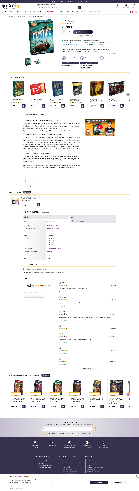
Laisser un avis (34, 296)
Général (27, 217)
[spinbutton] (66, 31)
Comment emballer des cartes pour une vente (45, 466)
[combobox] (137, 476)
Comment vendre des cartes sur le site (46, 462)
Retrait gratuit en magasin (87, 446)
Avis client (90, 462)
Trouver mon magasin (35, 446)
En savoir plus (85, 37)
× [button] (137, 477)
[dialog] (69, 482)
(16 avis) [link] (72, 23)
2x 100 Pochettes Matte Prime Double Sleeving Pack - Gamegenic (28, 198)
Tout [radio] (38, 4)
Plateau (51, 235)
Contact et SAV (51, 445)
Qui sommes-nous (68, 460)
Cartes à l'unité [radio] (45, 4)
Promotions (48, 12)
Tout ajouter (27, 192)
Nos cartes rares (78, 12)
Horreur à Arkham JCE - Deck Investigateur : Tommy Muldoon (77, 399)
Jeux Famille (40, 16)
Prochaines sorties (62, 12)
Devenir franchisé (68, 462)
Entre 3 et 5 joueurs (91, 58)
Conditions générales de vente (94, 464)
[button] (28, 62)
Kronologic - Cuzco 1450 (17, 99)
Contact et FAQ (42, 460)
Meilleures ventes (35, 12)
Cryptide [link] (49, 251)
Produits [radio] (53, 4)
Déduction (89, 65)
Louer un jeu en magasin (70, 471)
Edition (73, 217)
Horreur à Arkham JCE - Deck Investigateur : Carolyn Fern (97, 399)
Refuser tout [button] (118, 482)
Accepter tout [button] (99, 482)
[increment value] (69, 31)
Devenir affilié (67, 464)
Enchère (88, 67)
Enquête (83, 67)
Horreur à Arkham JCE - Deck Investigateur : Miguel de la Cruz (18, 399)
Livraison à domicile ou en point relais (69, 446)
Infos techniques (77, 221)
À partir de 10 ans (72, 58)
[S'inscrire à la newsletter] (95, 429)
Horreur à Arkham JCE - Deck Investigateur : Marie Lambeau (38, 399)
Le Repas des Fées (36, 99)
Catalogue (31, 16)
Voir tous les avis (87, 368)
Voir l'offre (46, 375)
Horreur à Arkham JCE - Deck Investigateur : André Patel (57, 399)
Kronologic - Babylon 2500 (57, 99)
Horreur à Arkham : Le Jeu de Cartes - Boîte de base (116, 399)
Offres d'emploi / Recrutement (67, 466)
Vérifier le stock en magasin (70, 44)
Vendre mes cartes (94, 12)
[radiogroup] (59, 4)
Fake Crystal (93, 99)
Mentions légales (92, 469)
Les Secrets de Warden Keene (75, 99)
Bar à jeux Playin (67, 469)
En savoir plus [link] (111, 53)
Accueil (11, 16)
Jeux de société (20, 16)
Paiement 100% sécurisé (103, 446)
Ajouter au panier (84, 32)
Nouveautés (21, 12)
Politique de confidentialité (95, 467)
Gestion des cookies (93, 471)
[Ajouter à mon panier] (24, 106)
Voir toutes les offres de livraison (93, 44)
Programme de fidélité (93, 460)
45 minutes (108, 58)
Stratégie (83, 65)
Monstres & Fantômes (67, 65)
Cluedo (111, 99)
